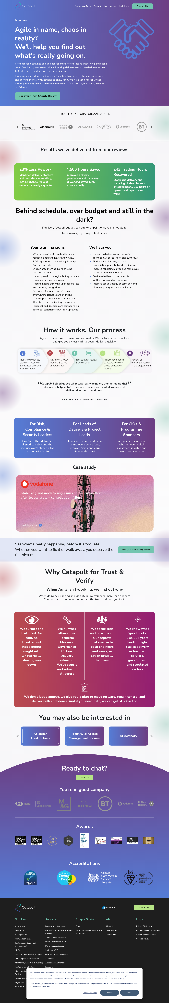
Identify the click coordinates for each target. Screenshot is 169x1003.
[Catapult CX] (25, 6)
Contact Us (84, 777)
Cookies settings (90, 993)
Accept (109, 993)
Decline (130, 993)
